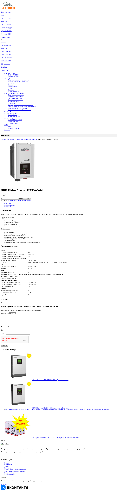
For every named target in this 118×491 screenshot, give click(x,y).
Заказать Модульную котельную (18, 81)
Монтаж (10, 85)
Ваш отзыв (5, 327)
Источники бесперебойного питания (19, 110)
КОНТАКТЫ (8, 118)
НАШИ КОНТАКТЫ (15, 120)
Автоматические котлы (15, 100)
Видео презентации (14, 116)
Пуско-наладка (12, 86)
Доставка (11, 83)
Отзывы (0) (8, 207)
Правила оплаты (13, 76)
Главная (6, 463)
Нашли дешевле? (13, 91)
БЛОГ (6, 125)
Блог (9, 126)
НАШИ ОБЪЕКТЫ (10, 113)
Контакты (7, 468)
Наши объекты (12, 115)
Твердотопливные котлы (16, 95)
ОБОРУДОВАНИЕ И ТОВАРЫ (14, 93)
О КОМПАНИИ (9, 73)
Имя (3, 330)
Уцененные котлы (13, 101)
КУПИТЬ (4, 484)
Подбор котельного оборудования (18, 80)
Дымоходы (11, 103)
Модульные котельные (15, 98)
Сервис (10, 88)
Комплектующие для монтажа (17, 108)
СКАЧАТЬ (7, 111)
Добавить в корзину (24, 198)
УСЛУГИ (7, 78)
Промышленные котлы (15, 96)
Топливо (7, 130)
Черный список (13, 123)
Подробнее (65, 408)
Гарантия (11, 90)
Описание (7, 203)
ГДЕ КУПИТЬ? (13, 121)
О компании (8, 464)
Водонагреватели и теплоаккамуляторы (20, 105)
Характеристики (9, 205)
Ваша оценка (5, 313)
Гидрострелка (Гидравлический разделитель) (22, 106)
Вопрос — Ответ (13, 128)
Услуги (6, 466)
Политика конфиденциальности (14, 471)
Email (3, 333)
